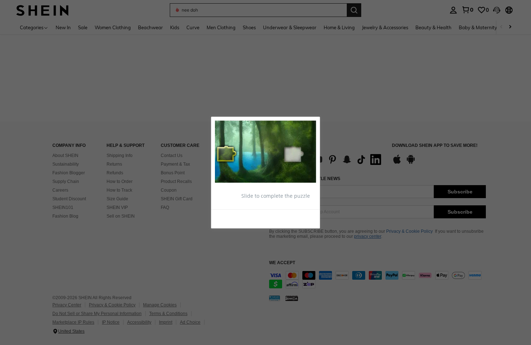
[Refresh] (233, 218)
